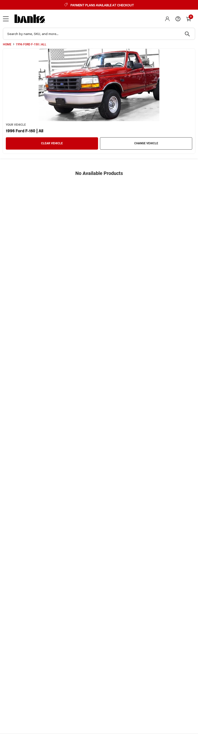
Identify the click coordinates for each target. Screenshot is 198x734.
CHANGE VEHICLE (146, 143)
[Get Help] (178, 19)
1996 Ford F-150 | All (31, 44)
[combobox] (99, 34)
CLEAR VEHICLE (52, 143)
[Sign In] (167, 19)
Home (7, 44)
